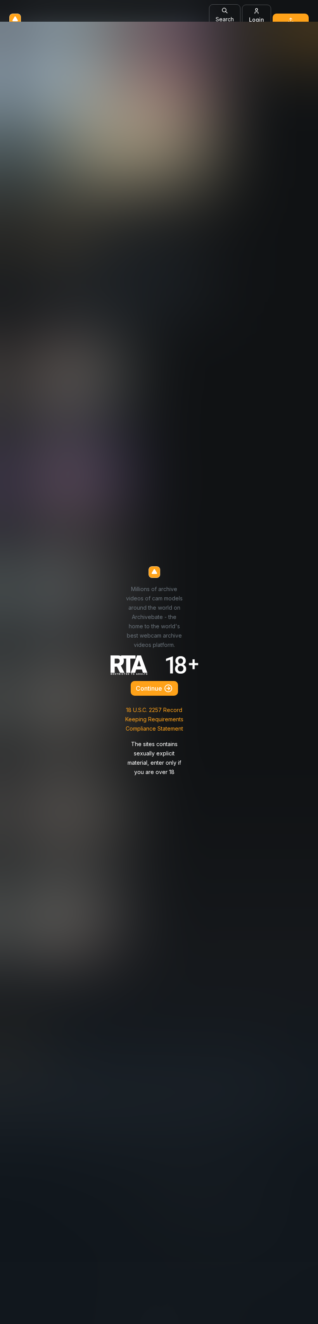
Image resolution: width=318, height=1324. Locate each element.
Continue (150, 688)
